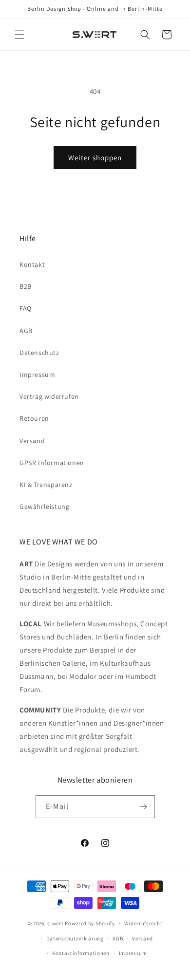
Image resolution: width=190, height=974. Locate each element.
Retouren (34, 418)
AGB (26, 330)
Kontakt (32, 264)
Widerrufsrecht (143, 923)
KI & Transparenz (46, 484)
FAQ (25, 308)
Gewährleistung (44, 506)
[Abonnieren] (143, 806)
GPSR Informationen (51, 462)
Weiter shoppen (95, 157)
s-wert (55, 923)
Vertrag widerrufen (49, 396)
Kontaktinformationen (81, 953)
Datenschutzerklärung (75, 938)
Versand (32, 440)
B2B (25, 286)
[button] (19, 34)
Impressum (37, 374)
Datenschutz (39, 352)
